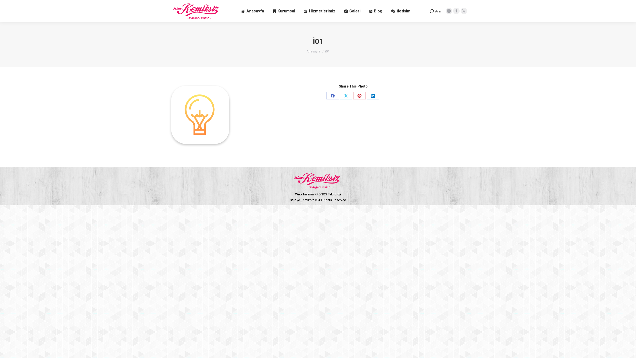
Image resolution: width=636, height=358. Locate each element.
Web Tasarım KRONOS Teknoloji (318, 194)
